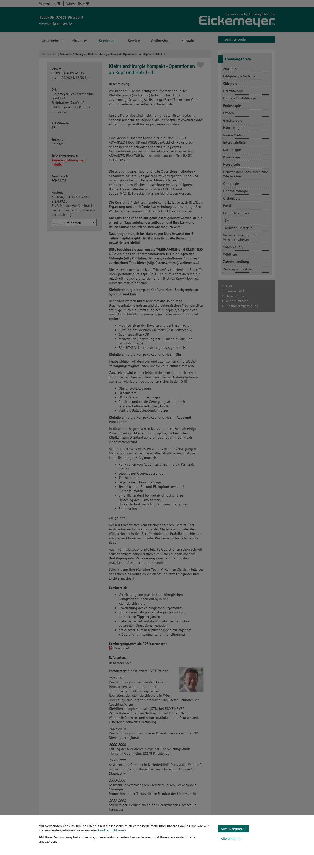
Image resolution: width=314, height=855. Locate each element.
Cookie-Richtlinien (112, 830)
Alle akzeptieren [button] (233, 829)
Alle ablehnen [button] (231, 838)
